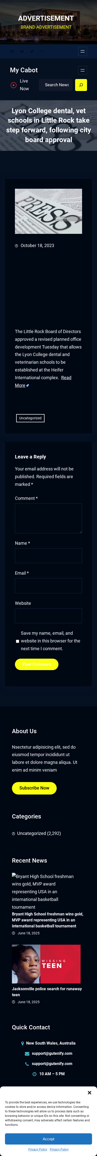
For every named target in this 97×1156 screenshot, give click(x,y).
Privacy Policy (37, 1149)
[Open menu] (82, 51)
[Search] (81, 85)
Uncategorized (30, 418)
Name (22, 543)
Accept (48, 1139)
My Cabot (24, 70)
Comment (26, 498)
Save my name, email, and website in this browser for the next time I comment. (50, 641)
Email (22, 573)
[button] (89, 1092)
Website (23, 603)
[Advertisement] (48, 289)
